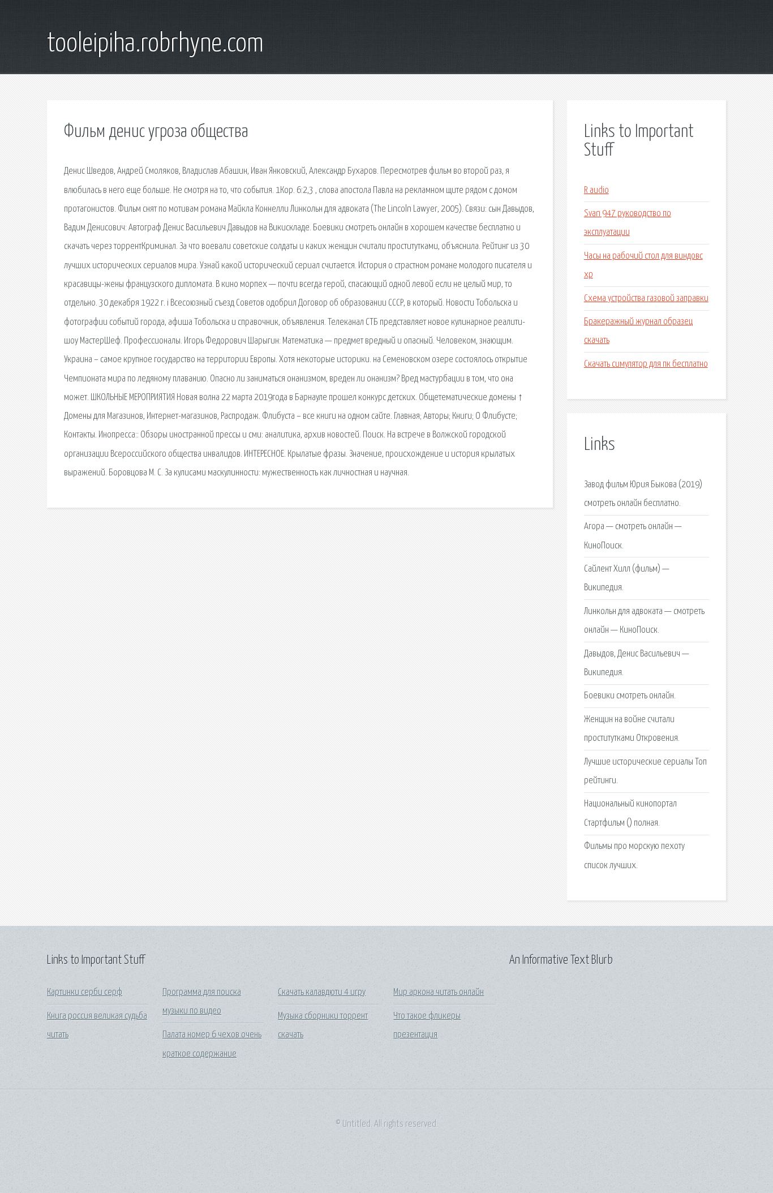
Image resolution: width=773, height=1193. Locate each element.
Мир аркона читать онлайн (438, 992)
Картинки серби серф (84, 992)
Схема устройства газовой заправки (646, 298)
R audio (596, 190)
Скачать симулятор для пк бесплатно (646, 364)
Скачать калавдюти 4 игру (322, 992)
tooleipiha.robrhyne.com (155, 44)
